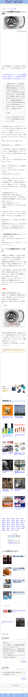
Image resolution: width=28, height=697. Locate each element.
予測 (14, 524)
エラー (14, 528)
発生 (9, 520)
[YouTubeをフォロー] (14, 543)
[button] (19, 536)
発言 (9, 522)
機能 (24, 528)
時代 (18, 522)
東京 (18, 520)
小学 (9, 524)
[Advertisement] (14, 48)
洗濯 (4, 524)
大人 (24, 526)
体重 (4, 520)
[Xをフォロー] (9, 543)
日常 (9, 528)
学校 (17, 530)
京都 (14, 522)
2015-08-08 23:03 (22, 639)
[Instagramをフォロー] (11, 543)
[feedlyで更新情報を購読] (16, 543)
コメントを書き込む (14, 685)
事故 (18, 524)
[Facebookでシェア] (11, 536)
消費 (9, 530)
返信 (24, 661)
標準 (14, 526)
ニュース (23, 520)
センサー (19, 526)
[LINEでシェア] (16, 536)
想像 (19, 528)
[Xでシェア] (9, 536)
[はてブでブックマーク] (14, 536)
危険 (18, 518)
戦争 (23, 522)
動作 (14, 520)
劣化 (4, 530)
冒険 (9, 518)
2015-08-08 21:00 (22, 669)
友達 (4, 528)
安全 (4, 518)
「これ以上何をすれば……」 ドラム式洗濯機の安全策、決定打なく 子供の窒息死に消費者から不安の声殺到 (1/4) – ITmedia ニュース (14, 76)
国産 (14, 518)
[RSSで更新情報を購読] (19, 543)
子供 (9, 526)
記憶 (23, 524)
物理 (4, 522)
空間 (4, 526)
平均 (23, 518)
